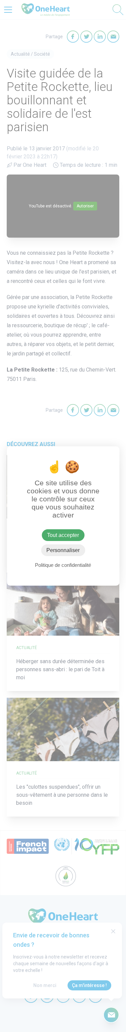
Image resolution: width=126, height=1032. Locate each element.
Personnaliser (63, 550)
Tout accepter (63, 535)
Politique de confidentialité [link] (63, 565)
